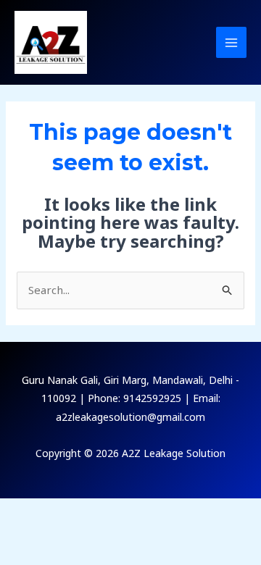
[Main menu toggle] (231, 42)
